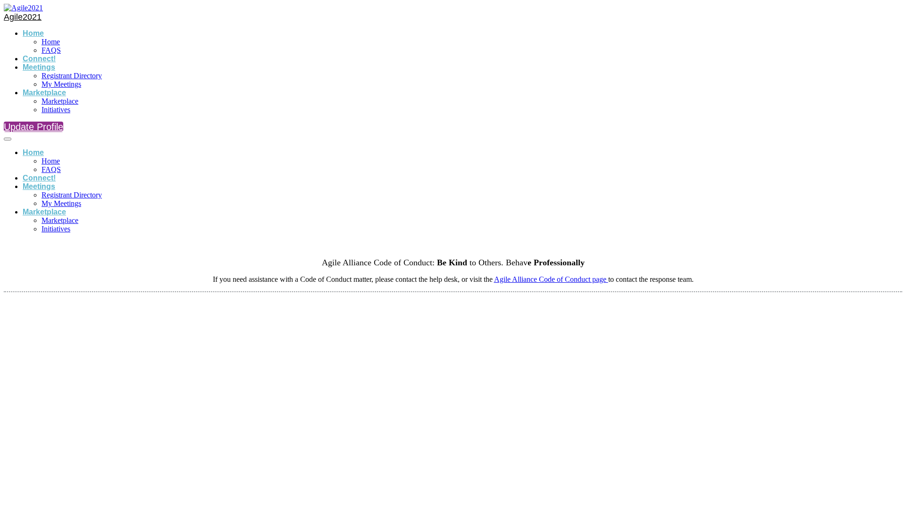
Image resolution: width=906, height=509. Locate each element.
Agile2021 (23, 17)
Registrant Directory (72, 76)
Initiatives (56, 110)
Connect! (39, 59)
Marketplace (44, 93)
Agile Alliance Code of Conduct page (551, 279)
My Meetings (61, 84)
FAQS (51, 50)
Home (33, 33)
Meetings (39, 67)
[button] (33, 127)
